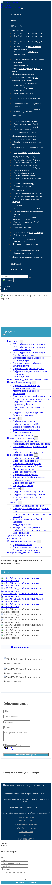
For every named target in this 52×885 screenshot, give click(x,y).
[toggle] (22, 8)
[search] (29, 277)
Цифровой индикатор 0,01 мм (27, 160)
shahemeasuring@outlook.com (26, 824)
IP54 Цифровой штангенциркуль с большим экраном (28, 37)
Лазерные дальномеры (23, 111)
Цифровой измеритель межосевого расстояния (28, 61)
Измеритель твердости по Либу (27, 209)
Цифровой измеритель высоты (27, 153)
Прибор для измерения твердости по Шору (27, 213)
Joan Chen (26, 835)
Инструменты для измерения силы (27, 257)
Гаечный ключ (18, 241)
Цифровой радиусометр (24, 173)
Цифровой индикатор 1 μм (25, 163)
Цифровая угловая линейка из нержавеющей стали (26, 99)
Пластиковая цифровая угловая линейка (26, 105)
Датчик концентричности (23, 239)
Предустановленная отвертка (26, 250)
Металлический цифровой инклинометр (24, 84)
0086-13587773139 (26, 832)
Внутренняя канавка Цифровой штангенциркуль (26, 48)
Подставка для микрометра (25, 132)
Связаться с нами (21, 270)
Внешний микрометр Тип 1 (26, 124)
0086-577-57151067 (26, 821)
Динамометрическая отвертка (25, 244)
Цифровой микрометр (23, 119)
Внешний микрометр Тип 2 (26, 127)
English (6, 286)
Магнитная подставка (23, 171)
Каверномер (17, 30)
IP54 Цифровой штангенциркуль (28, 34)
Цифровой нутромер (22, 181)
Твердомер (17, 205)
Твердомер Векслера (22, 227)
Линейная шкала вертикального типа (26, 143)
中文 (5, 289)
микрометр (17, 115)
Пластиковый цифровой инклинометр (23, 89)
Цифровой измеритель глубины (27, 57)
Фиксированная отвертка (24, 253)
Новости (16, 264)
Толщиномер (18, 190)
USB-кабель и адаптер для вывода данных (26, 70)
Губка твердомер (21, 235)
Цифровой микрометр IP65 (25, 122)
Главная (16, 14)
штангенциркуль (21, 65)
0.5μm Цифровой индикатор (26, 165)
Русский (8, 280)
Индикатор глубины (22, 186)
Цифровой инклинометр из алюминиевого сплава (25, 79)
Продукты (16, 26)
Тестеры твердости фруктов (26, 230)
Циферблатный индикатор (23, 156)
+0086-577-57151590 (26, 817)
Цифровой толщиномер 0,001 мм (28, 196)
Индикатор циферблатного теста (28, 178)
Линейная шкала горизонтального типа (27, 148)
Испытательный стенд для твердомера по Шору (24, 218)
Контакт (7, 572)
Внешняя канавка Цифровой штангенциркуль (25, 53)
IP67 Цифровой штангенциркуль (28, 41)
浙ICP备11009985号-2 (26, 839)
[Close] (2, 857)
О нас (14, 20)
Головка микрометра (22, 129)
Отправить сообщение (26, 755)
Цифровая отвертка (22, 248)
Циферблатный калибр (23, 184)
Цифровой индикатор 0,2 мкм (27, 168)
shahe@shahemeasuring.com (26, 828)
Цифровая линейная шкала (24, 136)
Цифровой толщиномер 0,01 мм (28, 194)
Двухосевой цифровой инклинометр (22, 94)
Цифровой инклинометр (23, 74)
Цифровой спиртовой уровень (27, 109)
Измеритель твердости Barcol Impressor (25, 223)
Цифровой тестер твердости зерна (28, 232)
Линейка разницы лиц (23, 44)
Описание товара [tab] (20, 647)
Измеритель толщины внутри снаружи (25, 200)
